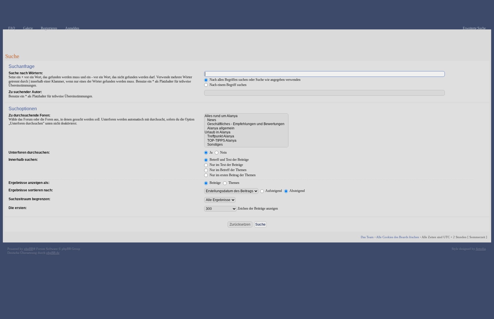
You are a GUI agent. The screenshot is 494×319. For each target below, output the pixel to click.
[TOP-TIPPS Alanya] (246, 141)
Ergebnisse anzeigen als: (29, 183)
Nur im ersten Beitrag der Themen (232, 175)
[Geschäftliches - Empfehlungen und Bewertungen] (246, 124)
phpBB (28, 248)
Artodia (481, 248)
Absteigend (297, 191)
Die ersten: (18, 208)
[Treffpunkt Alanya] (246, 136)
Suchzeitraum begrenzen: (29, 199)
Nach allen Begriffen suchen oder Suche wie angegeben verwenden (254, 80)
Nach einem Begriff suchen (227, 85)
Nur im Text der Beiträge (226, 165)
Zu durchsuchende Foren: (29, 115)
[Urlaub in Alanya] (246, 132)
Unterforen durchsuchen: (29, 153)
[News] (246, 120)
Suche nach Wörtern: (26, 73)
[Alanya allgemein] (246, 128)
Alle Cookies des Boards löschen (397, 237)
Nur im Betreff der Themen (227, 170)
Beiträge (215, 183)
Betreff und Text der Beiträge (229, 160)
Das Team (367, 237)
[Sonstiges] (246, 145)
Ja (210, 153)
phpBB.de (52, 252)
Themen (233, 183)
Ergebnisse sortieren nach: (31, 190)
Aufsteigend (273, 191)
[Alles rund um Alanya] (246, 116)
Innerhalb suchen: (23, 160)
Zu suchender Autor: (25, 92)
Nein (223, 153)
